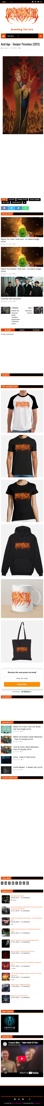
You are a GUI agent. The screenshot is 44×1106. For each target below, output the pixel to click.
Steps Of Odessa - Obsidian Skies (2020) (20, 984)
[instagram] (41, 2)
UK (24, 202)
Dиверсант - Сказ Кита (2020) (19, 995)
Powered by (16, 692)
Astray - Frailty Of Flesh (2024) (24, 757)
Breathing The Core (22, 29)
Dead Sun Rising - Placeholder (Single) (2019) (22, 951)
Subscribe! (22, 684)
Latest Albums (34, 199)
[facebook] (33, 2)
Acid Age (11, 199)
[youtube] (38, 2)
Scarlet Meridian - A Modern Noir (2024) (27, 767)
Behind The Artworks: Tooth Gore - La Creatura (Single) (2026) (21, 270)
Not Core (6, 202)
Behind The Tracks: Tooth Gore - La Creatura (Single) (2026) (20, 240)
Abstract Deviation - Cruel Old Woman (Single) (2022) (25, 940)
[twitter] (35, 2)
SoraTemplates (17, 1103)
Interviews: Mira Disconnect (11, 299)
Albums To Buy (22, 199)
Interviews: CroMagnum (17, 896)
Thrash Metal (16, 202)
